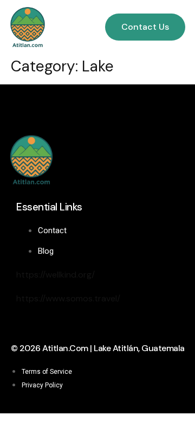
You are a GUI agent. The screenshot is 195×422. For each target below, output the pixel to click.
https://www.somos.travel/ (68, 298)
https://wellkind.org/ (55, 274)
